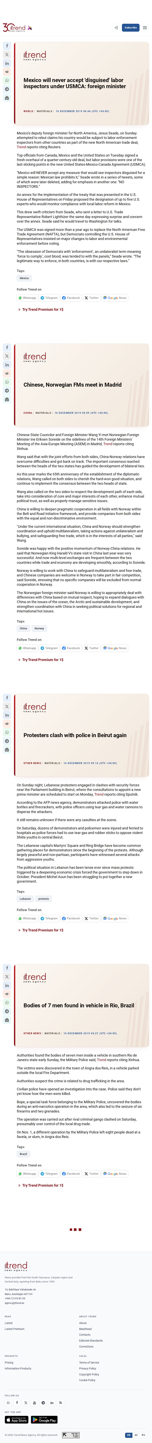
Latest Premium (14, 1329)
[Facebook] (17, 1402)
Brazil (23, 1154)
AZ (136, 1435)
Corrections (86, 1346)
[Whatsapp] (8, 1402)
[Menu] (145, 28)
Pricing (9, 1362)
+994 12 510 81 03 (15, 1298)
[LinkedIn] (51, 1402)
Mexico (24, 278)
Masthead (85, 1329)
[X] (25, 1402)
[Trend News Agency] (16, 1266)
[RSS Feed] (60, 1402)
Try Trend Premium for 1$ (42, 309)
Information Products (18, 1368)
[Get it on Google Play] (44, 1420)
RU (143, 1435)
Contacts (84, 1334)
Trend (21, 147)
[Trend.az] (17, 27)
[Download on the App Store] (16, 1420)
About (83, 1323)
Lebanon (25, 898)
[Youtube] (34, 1402)
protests (43, 898)
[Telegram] (43, 1402)
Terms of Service (89, 1362)
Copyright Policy (89, 1374)
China (23, 628)
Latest (9, 1323)
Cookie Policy (87, 1380)
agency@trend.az (14, 1302)
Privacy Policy (87, 1368)
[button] (7, 46)
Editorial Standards (91, 1340)
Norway (39, 628)
